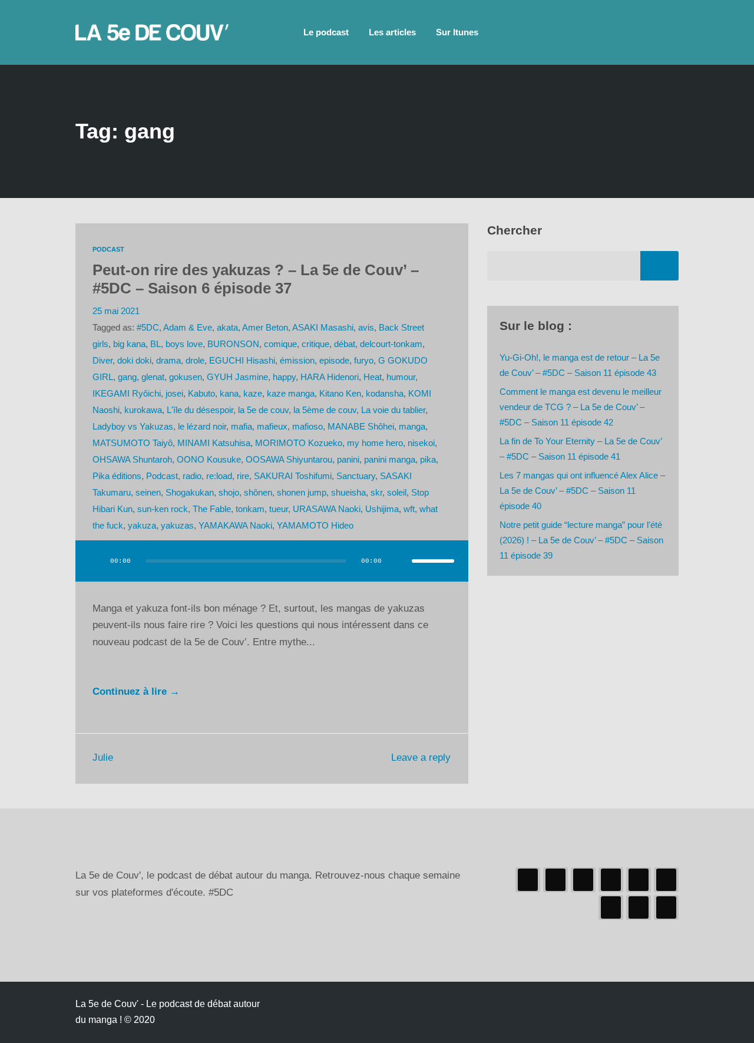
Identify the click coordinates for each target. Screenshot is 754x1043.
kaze (252, 393)
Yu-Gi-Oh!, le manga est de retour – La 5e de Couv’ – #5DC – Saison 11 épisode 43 (580, 365)
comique (280, 344)
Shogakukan (190, 492)
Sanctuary (355, 476)
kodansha (385, 393)
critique (315, 344)
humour (400, 377)
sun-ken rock (162, 509)
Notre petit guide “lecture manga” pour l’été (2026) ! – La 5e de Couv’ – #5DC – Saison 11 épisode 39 (581, 540)
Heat (372, 377)
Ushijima (382, 509)
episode (334, 360)
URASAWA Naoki (327, 509)
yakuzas (177, 525)
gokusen (185, 377)
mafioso (307, 426)
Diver (102, 360)
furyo (363, 360)
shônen (258, 492)
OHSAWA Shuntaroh (132, 459)
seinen (148, 492)
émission (297, 360)
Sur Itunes (457, 32)
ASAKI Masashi (322, 327)
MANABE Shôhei (361, 426)
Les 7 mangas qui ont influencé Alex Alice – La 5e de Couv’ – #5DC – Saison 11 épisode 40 (582, 490)
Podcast (108, 249)
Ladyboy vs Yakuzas (132, 426)
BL (155, 344)
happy (284, 377)
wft (409, 509)
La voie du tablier (393, 410)
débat (344, 344)
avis (366, 327)
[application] (271, 573)
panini (348, 459)
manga (412, 426)
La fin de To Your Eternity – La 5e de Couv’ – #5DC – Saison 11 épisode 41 (581, 448)
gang (127, 377)
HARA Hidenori (329, 377)
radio (192, 476)
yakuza (142, 525)
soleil (396, 492)
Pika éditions (116, 476)
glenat (152, 377)
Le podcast (326, 32)
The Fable (212, 509)
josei (174, 393)
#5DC (148, 327)
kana (229, 393)
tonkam (250, 509)
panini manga (389, 459)
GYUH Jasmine (237, 377)
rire (243, 476)
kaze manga (291, 393)
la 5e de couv (263, 410)
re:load (219, 476)
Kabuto (201, 393)
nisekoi (421, 443)
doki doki (134, 360)
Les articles (392, 32)
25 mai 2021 (116, 311)
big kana (129, 344)
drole (195, 360)
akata (227, 327)
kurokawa (143, 410)
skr (376, 492)
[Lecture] (95, 561)
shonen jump (301, 492)
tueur (278, 509)
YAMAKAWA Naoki (235, 525)
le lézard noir (202, 426)
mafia (241, 426)
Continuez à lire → (136, 691)
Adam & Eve (187, 327)
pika (428, 459)
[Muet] (399, 561)
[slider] (433, 561)
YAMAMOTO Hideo (315, 525)
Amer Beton (265, 327)
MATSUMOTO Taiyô (132, 443)
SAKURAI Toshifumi (293, 476)
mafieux (272, 426)
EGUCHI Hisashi (242, 360)
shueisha (348, 492)
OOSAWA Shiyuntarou (289, 459)
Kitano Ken (340, 393)
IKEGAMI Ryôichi (126, 393)
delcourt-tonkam (391, 344)
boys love (184, 344)
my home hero (375, 443)
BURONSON (233, 344)
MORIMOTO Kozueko (298, 443)
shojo (229, 492)
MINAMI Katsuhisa (213, 443)
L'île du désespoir (200, 410)
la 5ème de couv (324, 410)
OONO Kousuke (209, 459)
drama (168, 360)
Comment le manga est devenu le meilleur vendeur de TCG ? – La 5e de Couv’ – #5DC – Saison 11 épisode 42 (581, 407)
